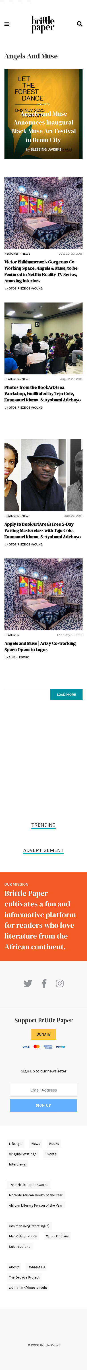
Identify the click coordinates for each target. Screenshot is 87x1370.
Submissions (19, 1246)
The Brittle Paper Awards (28, 1185)
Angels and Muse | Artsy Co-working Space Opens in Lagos (40, 646)
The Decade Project (24, 1277)
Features (11, 254)
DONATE (43, 1034)
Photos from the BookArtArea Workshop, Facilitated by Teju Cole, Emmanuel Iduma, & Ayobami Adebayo (42, 393)
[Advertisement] (43, 762)
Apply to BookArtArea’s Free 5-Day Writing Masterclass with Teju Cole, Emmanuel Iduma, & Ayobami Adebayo (42, 530)
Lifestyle (15, 1143)
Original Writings (23, 1154)
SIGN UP (43, 1105)
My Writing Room (23, 1236)
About (14, 1267)
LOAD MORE (66, 694)
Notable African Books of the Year (35, 1195)
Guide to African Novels (28, 1287)
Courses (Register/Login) (29, 1226)
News (26, 254)
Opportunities (57, 1236)
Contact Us (36, 1267)
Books (54, 1143)
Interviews (17, 1164)
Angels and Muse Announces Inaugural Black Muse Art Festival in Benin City (43, 126)
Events (43, 104)
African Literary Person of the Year (35, 1205)
